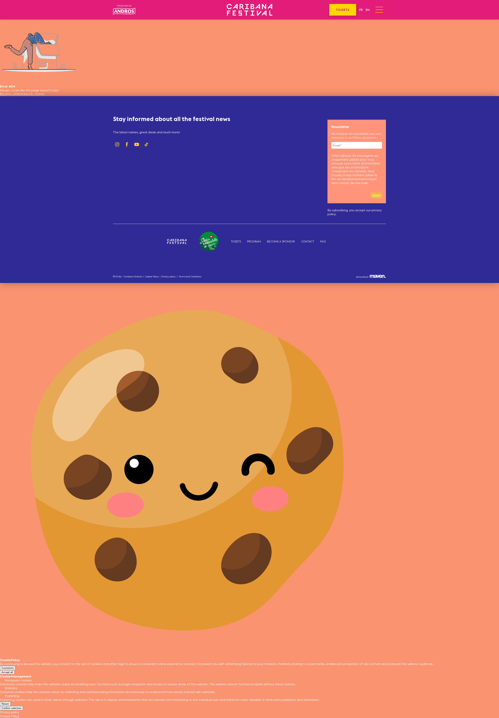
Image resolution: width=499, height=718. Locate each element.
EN (368, 10)
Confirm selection (11, 708)
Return (5, 703)
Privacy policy (169, 276)
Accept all (7, 672)
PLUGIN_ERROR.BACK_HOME (22, 94)
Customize (8, 668)
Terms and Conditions (190, 276)
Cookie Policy (152, 276)
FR (361, 10)
